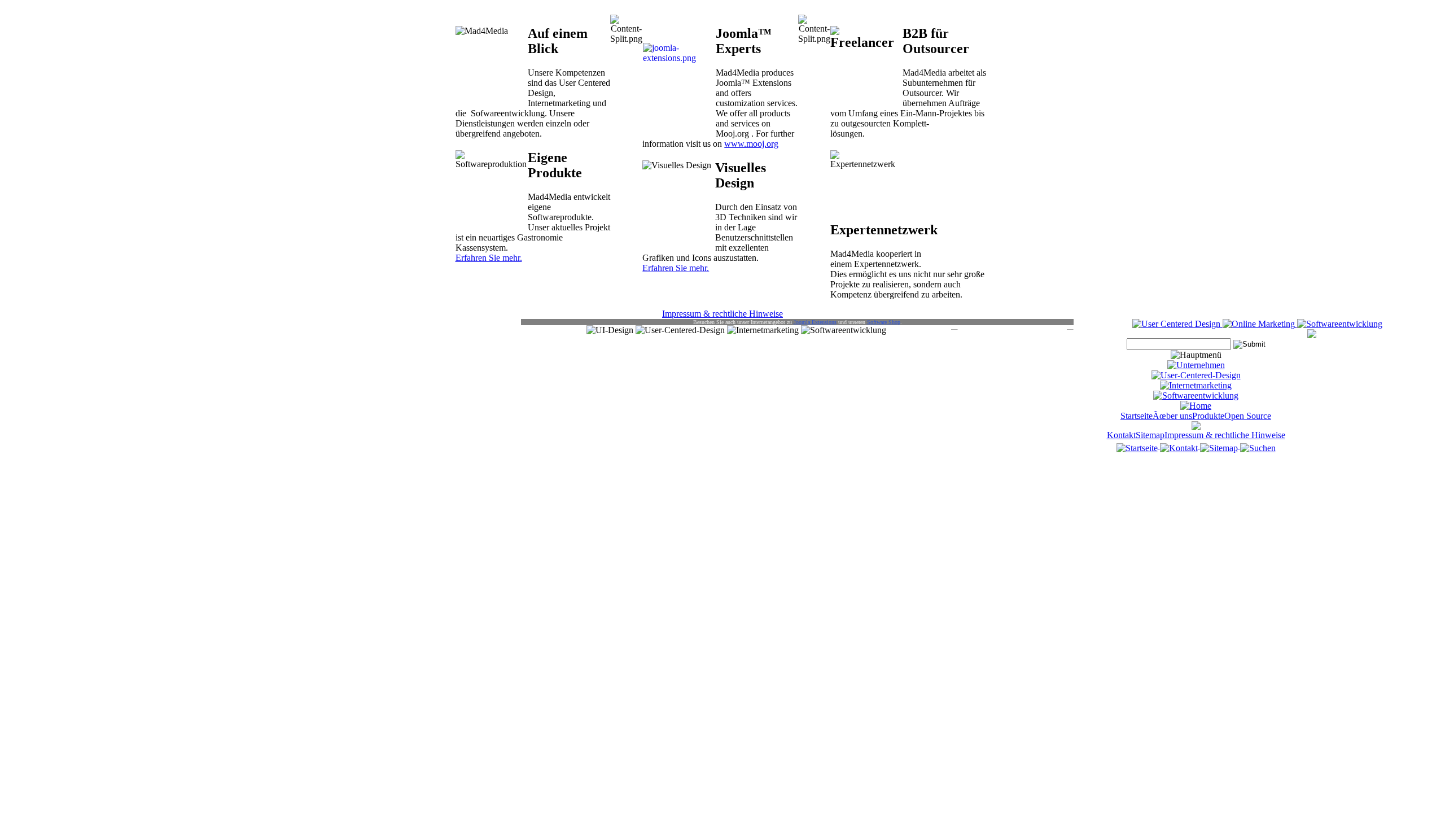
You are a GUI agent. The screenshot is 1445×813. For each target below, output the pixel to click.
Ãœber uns (1172, 416)
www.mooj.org (751, 143)
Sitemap (1150, 435)
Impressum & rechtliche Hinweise (722, 313)
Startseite (1136, 416)
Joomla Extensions (815, 322)
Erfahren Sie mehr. (489, 258)
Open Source (1247, 416)
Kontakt (1121, 435)
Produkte (1208, 416)
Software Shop (883, 322)
